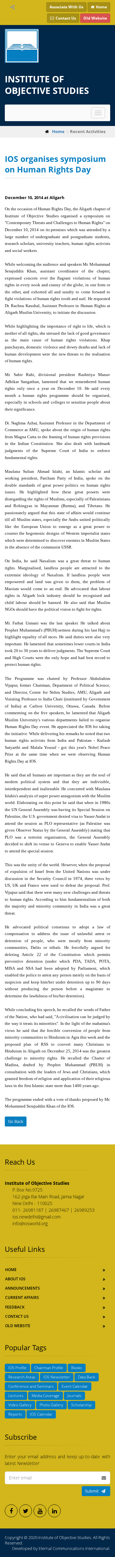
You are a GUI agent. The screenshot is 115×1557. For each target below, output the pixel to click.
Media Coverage (45, 1395)
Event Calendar (75, 1386)
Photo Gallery (51, 1405)
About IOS (15, 1279)
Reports (15, 1414)
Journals (74, 1395)
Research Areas (21, 1377)
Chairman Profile (48, 1367)
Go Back (15, 1121)
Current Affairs (22, 1297)
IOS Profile (17, 1367)
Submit (92, 1491)
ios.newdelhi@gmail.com (36, 1217)
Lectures (16, 1395)
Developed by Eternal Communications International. (61, 1548)
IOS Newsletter (56, 1377)
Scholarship (81, 1405)
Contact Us (17, 1316)
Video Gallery (20, 1405)
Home (11, 1269)
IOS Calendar (41, 1414)
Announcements (22, 1288)
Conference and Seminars (31, 1386)
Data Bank (86, 1377)
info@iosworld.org (30, 1223)
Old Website (17, 1325)
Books (76, 1367)
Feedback (15, 1307)
